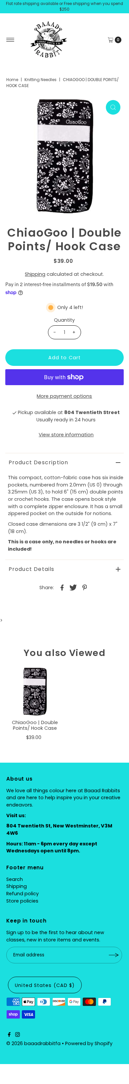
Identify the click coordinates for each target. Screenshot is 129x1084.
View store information (66, 434)
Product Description (38, 462)
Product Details (32, 569)
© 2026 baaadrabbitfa (33, 1043)
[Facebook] (9, 1035)
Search (14, 879)
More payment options (64, 396)
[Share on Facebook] (62, 587)
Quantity (64, 320)
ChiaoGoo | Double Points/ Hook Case (35, 725)
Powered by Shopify (88, 1043)
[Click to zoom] (113, 107)
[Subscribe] (114, 955)
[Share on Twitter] (73, 587)
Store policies (22, 901)
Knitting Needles (40, 79)
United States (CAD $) (45, 985)
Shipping (35, 274)
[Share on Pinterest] (84, 587)
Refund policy (22, 893)
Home (12, 79)
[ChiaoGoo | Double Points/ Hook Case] (35, 691)
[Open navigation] (10, 40)
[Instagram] (17, 1035)
